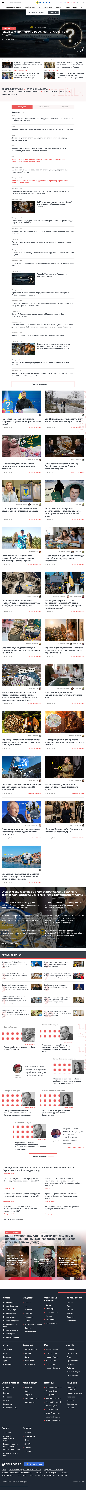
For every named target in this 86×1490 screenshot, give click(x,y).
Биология (7, 1357)
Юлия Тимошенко (53, 1413)
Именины (71, 1408)
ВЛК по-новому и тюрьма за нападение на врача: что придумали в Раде (63, 695)
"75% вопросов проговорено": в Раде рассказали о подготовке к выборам (20, 509)
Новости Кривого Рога (10, 1325)
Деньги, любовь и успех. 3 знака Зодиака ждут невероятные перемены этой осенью (69, 1261)
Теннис (70, 1310)
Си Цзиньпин (51, 1395)
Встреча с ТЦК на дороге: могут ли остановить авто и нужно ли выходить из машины (21, 650)
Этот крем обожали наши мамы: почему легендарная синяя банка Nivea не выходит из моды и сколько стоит (17, 1261)
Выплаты (28, 1310)
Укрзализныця (51, 1323)
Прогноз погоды (31, 1332)
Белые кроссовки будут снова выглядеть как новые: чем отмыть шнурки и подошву (14, 976)
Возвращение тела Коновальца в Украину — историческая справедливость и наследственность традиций (73, 1135)
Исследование (30, 1364)
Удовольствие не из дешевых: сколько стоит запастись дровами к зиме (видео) (41, 243)
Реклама (39, 1473)
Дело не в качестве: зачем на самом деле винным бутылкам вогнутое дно (42, 129)
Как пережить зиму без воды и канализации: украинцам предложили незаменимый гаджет (40, 171)
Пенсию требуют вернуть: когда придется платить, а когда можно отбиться (18, 466)
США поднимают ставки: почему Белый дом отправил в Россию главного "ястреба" (54, 204)
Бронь (27, 1391)
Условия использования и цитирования (17, 1473)
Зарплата (28, 1302)
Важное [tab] (65, 107)
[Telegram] (64, 2)
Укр (83, 2)
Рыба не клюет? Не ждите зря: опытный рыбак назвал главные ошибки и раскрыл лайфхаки (18, 558)
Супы (27, 1440)
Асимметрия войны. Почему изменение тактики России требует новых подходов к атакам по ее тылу (57, 1048)
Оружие (6, 1400)
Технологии (7, 1350)
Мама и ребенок (31, 1350)
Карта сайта (21, 1475)
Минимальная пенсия (11, 1450)
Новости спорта (74, 1298)
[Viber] (61, 2)
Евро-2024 (71, 1317)
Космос (6, 1353)
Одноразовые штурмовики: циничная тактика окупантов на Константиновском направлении (18, 1113)
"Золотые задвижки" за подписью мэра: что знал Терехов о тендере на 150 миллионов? (21, 787)
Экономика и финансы (50, 1299)
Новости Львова (9, 1317)
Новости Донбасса (10, 1330)
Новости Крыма (9, 1334)
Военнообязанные (32, 1398)
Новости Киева (9, 1302)
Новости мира (36, 838)
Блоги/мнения (30, 1044)
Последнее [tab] (22, 107)
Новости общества (20, 60)
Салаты (28, 1447)
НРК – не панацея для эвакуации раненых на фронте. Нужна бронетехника (56, 1113)
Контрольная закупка (53, 7)
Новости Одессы (9, 1313)
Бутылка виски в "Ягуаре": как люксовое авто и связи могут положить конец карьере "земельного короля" (26, 75)
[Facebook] (58, 2)
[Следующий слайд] (84, 7)
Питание (28, 1353)
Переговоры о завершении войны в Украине (21, 7)
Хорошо (53, 12)
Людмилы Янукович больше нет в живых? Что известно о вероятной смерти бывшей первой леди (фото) (15, 987)
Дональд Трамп (52, 1391)
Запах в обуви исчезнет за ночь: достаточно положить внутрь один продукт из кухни (57, 1013)
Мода (69, 1357)
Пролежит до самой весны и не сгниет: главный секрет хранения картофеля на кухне (43, 232)
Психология (29, 1361)
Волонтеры (7, 1404)
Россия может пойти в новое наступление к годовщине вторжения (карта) (62, 1208)
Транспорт (50, 1309)
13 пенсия (7, 1433)
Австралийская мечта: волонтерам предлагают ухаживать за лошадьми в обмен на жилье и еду (42, 120)
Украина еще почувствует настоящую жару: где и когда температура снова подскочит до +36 (64, 650)
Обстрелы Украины (12, 89)
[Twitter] (71, 2)
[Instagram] (74, 2)
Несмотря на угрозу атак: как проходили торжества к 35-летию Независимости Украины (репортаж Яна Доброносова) (63, 604)
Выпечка (28, 1433)
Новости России (52, 1357)
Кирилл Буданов (52, 1406)
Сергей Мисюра (10, 1027)
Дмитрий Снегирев (50, 1025)
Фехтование (72, 1321)
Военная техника (10, 1408)
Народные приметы (75, 1393)
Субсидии (28, 1313)
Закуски (28, 1451)
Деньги (48, 1305)
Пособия (28, 1328)
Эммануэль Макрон (53, 1398)
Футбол (70, 1302)
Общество (28, 1298)
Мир (46, 1345)
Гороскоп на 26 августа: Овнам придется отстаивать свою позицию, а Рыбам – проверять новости (40, 294)
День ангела (72, 1404)
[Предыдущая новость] (2, 1253)
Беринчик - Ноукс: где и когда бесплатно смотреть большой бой (38, 335)
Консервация (30, 1436)
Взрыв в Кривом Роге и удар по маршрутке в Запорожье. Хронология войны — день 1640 (21, 1195)
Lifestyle (70, 1345)
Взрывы (6, 1393)
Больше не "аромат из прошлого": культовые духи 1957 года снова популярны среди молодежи (57, 1000)
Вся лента (16, 112)
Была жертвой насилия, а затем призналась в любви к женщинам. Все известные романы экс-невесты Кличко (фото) (40, 1239)
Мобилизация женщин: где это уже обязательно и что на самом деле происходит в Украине (70, 65)
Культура (70, 1364)
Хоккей (70, 1313)
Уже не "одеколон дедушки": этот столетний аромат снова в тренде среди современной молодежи (42, 222)
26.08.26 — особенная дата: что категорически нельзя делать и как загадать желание (43, 264)
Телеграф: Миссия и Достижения (42, 1475)
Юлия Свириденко (53, 1420)
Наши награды (51, 1473)
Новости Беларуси (53, 1368)
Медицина (29, 1317)
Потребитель (72, 1353)
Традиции (71, 1397)
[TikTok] (77, 2)
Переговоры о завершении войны (20, 92)
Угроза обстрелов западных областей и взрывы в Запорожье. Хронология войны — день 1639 (62, 1196)
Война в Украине (10, 1383)
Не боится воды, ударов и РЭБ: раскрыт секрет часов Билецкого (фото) (61, 787)
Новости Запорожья (11, 1321)
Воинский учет (30, 1402)
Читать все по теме (10, 943)
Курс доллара (51, 1319)
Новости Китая (51, 1364)
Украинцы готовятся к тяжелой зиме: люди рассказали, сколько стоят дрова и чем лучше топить (21, 742)
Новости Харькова (10, 1306)
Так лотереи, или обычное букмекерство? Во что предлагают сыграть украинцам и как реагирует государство (63, 905)
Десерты (28, 1444)
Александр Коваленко (56, 1141)
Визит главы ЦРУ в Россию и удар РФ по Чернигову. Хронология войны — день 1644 (40, 182)
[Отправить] (27, 2)
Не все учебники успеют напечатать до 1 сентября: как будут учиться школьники (64, 558)
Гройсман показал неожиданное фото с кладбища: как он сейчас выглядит (56, 987)
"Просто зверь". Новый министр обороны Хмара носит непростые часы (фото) (21, 421)
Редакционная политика (53, 1470)
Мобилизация (9, 94)
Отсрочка (28, 1395)
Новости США (51, 1353)
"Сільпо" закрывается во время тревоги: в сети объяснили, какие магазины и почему (28, 65)
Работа (27, 1306)
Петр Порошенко (52, 1409)
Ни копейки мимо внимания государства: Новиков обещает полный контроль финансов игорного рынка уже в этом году (20, 905)
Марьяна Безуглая (53, 1417)
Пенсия (5, 1428)
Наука (5, 1345)
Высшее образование (33, 1324)
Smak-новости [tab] (44, 107)
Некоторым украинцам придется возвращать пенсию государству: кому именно (64, 742)
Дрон (5, 1361)
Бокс (69, 1306)
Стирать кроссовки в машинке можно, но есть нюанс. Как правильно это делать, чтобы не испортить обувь (14, 999)
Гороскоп (70, 1350)
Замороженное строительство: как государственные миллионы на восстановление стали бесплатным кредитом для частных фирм (19, 696)
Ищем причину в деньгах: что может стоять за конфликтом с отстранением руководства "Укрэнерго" (21, 933)
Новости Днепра (9, 1310)
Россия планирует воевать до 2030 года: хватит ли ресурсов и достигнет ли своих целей (21, 831)
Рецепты (27, 1428)
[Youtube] (68, 2)
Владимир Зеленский (54, 1387)
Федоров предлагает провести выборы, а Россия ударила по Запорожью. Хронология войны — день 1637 (21, 1209)
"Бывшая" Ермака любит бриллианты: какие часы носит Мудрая (64, 830)
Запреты (70, 1400)
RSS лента (62, 1475)
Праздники (71, 1383)
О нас (4, 1470)
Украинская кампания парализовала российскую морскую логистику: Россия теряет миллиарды (30, 1146)
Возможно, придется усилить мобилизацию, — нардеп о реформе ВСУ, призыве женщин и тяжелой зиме (63, 512)
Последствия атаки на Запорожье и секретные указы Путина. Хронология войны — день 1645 (70, 75)
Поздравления (73, 1375)
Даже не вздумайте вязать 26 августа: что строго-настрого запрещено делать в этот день (40, 139)
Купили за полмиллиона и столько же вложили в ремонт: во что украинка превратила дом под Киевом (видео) (53, 346)
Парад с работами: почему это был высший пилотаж (19, 1048)
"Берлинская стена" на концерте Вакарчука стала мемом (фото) (42, 1261)
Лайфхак (70, 1368)
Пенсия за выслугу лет (10, 1454)
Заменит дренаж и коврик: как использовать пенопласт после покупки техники (56, 964)
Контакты (64, 1473)
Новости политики (77, 472)
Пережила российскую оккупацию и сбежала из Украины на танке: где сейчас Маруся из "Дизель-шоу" (58, 976)
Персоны (49, 1383)
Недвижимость (51, 1312)
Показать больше (39, 384)
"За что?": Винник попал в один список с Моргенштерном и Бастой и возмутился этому (40, 315)
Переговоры (8, 1397)
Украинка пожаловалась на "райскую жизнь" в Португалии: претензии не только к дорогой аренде (20, 876)
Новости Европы (52, 1350)
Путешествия (72, 1361)
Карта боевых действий (8, 1388)
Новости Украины (62, 60)
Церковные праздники (71, 1388)
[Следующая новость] (83, 1253)
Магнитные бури (73, 1372)
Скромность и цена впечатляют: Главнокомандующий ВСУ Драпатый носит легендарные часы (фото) (15, 1013)
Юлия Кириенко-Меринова (64, 1059)
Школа (27, 1321)
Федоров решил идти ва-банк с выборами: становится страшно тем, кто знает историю (67, 1081)
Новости (6, 1298)
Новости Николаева (11, 1337)
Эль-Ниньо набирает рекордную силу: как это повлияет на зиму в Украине (40, 364)
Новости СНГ (51, 1361)
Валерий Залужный (53, 1402)
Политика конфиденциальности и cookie (25, 1470)
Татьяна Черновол (18, 1076)
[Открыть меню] (3, 2)
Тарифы (49, 1316)
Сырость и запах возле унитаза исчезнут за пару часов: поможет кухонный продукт (43, 254)
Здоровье (28, 1345)
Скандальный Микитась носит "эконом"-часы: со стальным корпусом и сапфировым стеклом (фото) (21, 603)
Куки (42, 12)
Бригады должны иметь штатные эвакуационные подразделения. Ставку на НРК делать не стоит (35, 1071)
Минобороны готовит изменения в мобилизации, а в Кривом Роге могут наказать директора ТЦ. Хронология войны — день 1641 (63, 1182)
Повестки (28, 1387)
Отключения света (37, 89)
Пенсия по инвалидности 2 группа (9, 1438)
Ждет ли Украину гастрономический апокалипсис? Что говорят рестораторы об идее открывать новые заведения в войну (64, 933)
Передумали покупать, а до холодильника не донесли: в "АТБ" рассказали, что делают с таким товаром (39, 150)
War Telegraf (53, 70)
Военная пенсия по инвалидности (10, 1445)
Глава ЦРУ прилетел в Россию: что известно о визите (35, 33)
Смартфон (7, 1364)
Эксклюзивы (71, 7)
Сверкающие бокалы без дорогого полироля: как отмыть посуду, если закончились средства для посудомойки (40, 192)
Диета (27, 1357)
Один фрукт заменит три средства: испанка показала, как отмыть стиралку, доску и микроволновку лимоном (43, 304)
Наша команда (7, 1475)
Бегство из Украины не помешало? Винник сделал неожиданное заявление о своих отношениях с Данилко (42, 374)
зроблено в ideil (78, 1481)
